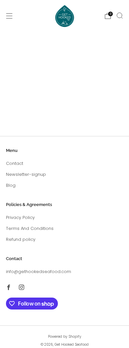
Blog (11, 185)
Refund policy (20, 239)
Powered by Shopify (64, 336)
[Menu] (9, 16)
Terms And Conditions (30, 228)
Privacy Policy (20, 217)
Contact (14, 163)
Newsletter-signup (26, 174)
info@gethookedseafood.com (38, 271)
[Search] (119, 15)
